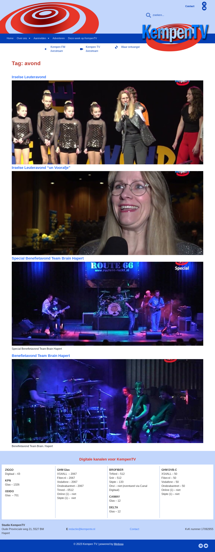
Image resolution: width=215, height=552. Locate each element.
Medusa (118, 544)
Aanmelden (40, 38)
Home (10, 38)
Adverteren (59, 38)
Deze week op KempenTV (82, 38)
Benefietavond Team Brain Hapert (41, 356)
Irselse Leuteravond (29, 77)
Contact (134, 529)
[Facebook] (204, 4)
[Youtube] (204, 8)
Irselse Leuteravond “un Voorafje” (41, 168)
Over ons (22, 38)
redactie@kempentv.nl (82, 529)
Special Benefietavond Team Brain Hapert (48, 258)
